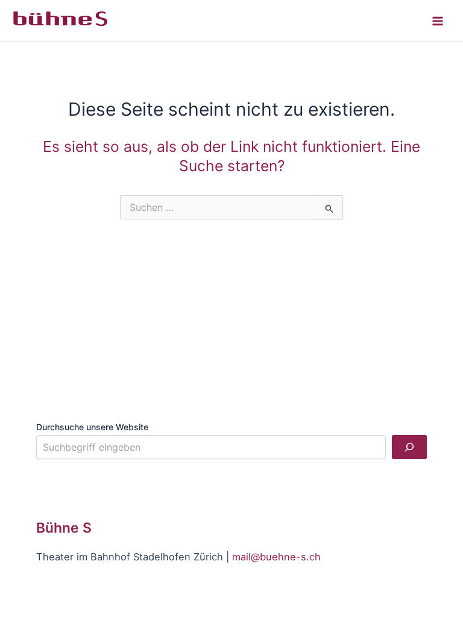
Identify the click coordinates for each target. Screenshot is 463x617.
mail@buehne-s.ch (276, 557)
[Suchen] (409, 447)
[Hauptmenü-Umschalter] (437, 20)
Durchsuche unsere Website (92, 427)
